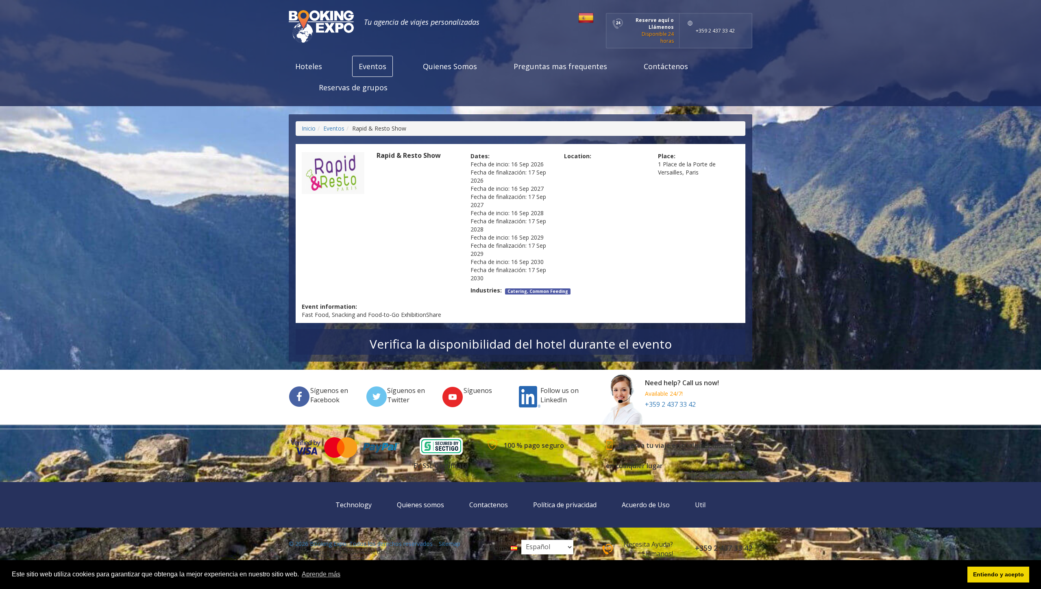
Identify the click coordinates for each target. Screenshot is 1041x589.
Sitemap (449, 544)
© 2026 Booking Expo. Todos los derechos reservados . (362, 544)
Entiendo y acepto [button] (998, 574)
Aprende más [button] (321, 574)
